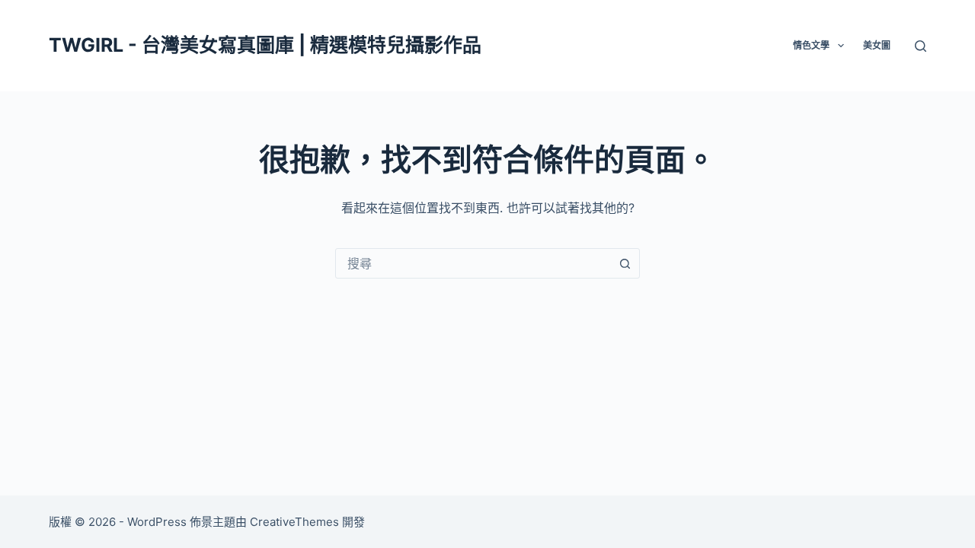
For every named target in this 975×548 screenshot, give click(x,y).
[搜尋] (920, 46)
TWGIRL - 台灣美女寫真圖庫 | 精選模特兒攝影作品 (265, 44)
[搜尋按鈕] (624, 263)
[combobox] (473, 263)
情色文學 (811, 45)
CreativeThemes (294, 522)
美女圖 (876, 45)
